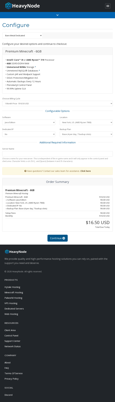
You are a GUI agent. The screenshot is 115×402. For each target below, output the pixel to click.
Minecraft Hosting (13, 292)
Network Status (12, 346)
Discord (8, 394)
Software (6, 117)
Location (63, 117)
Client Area (10, 330)
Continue (56, 238)
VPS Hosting (10, 303)
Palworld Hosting (13, 297)
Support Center (12, 340)
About (7, 362)
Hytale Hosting (12, 286)
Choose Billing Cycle (11, 98)
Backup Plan (65, 129)
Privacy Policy (11, 378)
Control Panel (11, 335)
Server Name (8, 148)
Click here (85, 171)
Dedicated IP (8, 129)
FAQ (6, 367)
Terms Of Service (13, 373)
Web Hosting (11, 313)
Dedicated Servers (14, 308)
